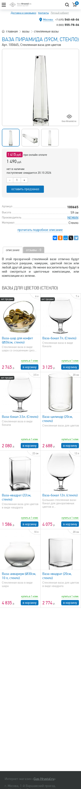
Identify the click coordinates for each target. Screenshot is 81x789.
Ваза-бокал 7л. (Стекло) (59, 338)
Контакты (43, 13)
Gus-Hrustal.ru (44, 779)
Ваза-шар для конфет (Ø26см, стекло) (17, 340)
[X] (71, 238)
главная (12, 31)
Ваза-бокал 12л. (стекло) (60, 495)
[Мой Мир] (65, 238)
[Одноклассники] (60, 238)
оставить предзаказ (25, 189)
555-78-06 (68, 25)
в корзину (30, 367)
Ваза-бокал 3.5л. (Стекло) (20, 417)
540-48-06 (67, 19)
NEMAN (72, 218)
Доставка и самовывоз (23, 13)
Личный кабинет (60, 13)
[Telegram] (76, 238)
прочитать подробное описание (40, 230)
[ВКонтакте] (55, 238)
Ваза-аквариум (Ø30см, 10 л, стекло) (19, 576)
